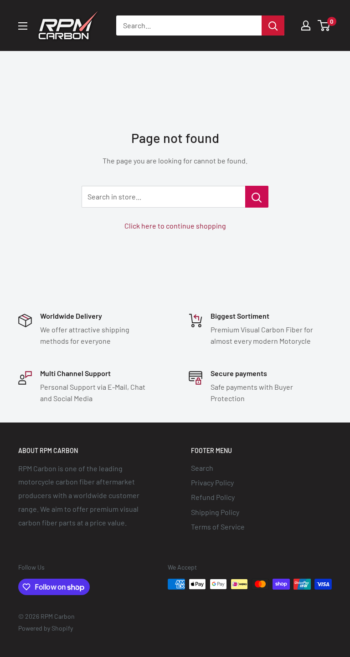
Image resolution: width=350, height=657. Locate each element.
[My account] (305, 25)
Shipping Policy (215, 512)
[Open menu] (22, 26)
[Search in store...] (256, 197)
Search (202, 467)
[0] (324, 25)
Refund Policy (213, 497)
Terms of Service (218, 526)
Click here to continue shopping (175, 225)
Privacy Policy (212, 482)
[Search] (273, 25)
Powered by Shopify (45, 628)
